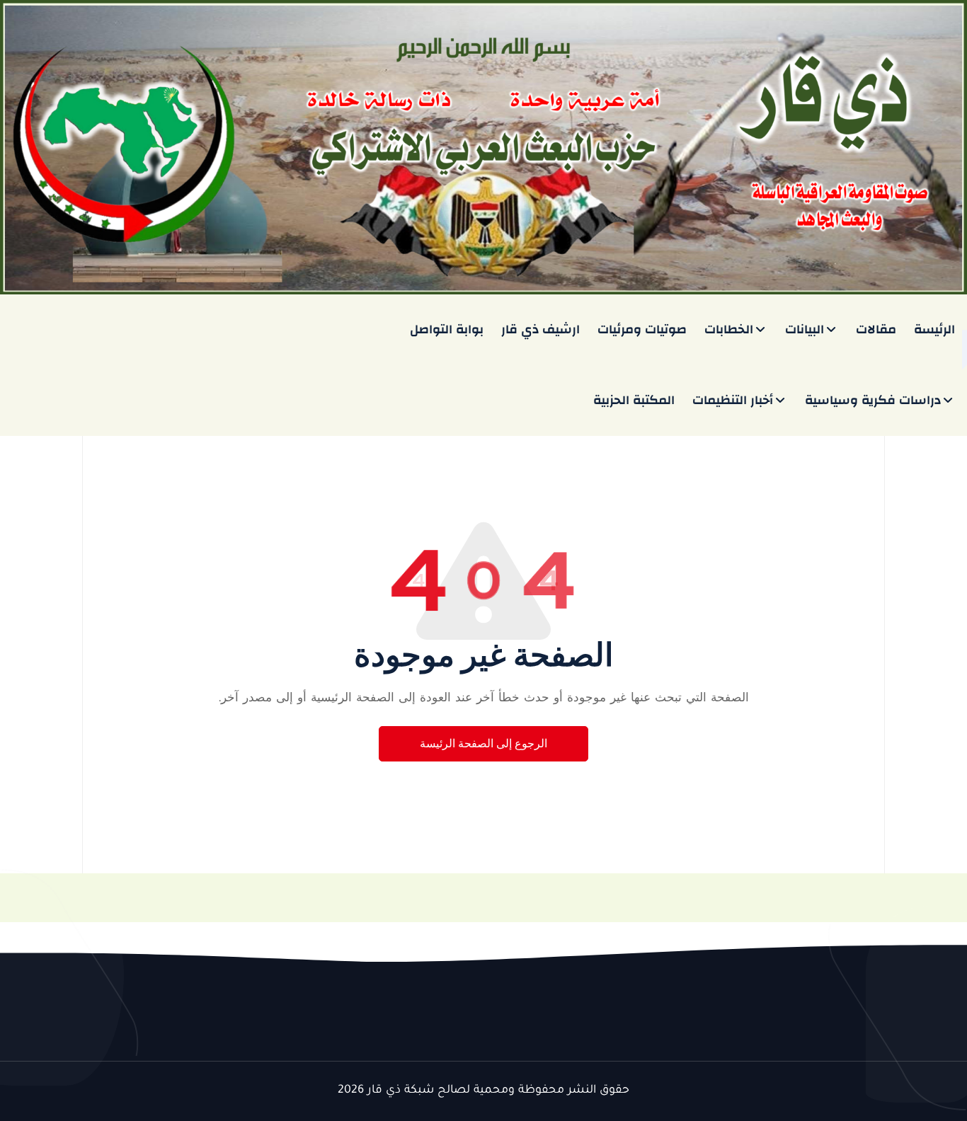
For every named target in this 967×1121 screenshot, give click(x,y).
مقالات (876, 329)
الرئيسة (934, 329)
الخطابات (728, 329)
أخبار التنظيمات (732, 400)
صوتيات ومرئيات (642, 329)
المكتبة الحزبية (634, 400)
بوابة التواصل (446, 329)
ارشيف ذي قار (540, 329)
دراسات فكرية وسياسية (873, 400)
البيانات (804, 329)
